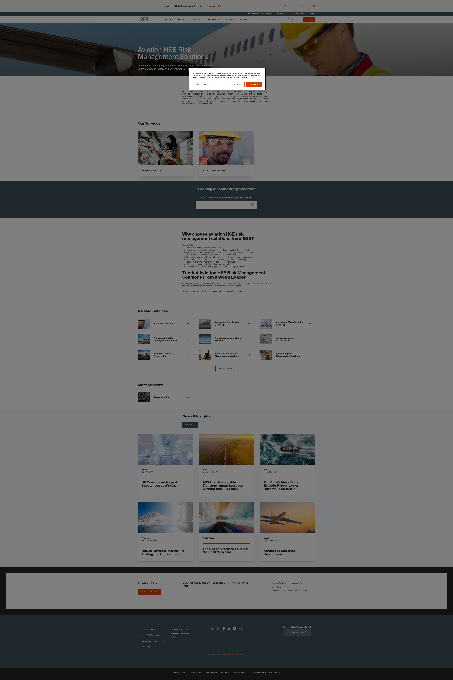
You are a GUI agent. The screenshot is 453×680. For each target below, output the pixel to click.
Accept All (254, 84)
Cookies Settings (200, 84)
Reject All (236, 84)
